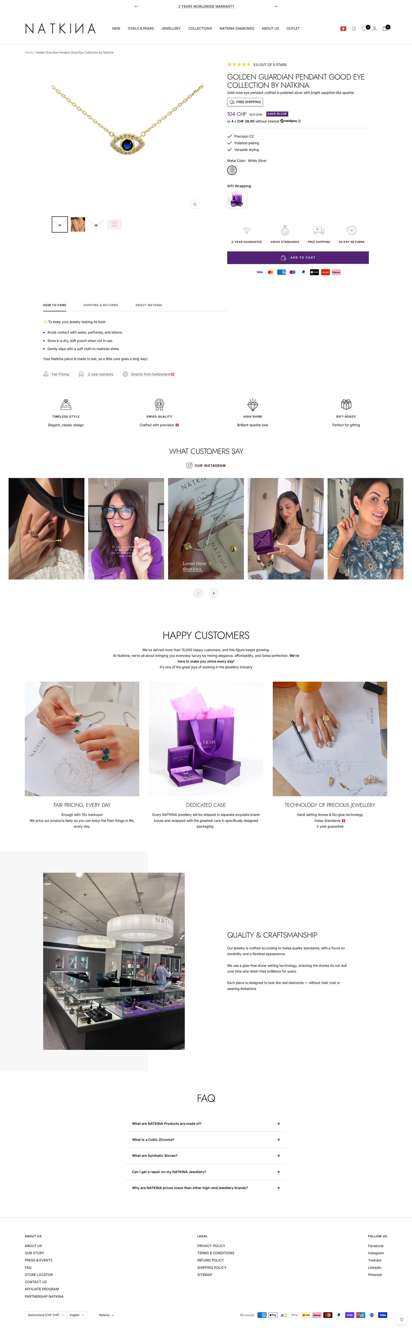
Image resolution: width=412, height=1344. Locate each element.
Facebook (376, 1246)
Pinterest (375, 1275)
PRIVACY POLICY (211, 1246)
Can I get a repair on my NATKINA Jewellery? (169, 1172)
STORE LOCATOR (39, 1275)
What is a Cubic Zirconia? (153, 1139)
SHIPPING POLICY (212, 1267)
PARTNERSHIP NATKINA (44, 1296)
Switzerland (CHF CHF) (43, 1315)
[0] (364, 28)
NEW (116, 28)
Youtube (374, 1260)
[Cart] (384, 29)
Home (29, 52)
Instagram (376, 1253)
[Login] (374, 29)
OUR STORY (34, 1253)
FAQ (28, 1267)
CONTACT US (36, 1282)
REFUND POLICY (210, 1260)
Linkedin (374, 1267)
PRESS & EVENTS (38, 1260)
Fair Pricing (60, 374)
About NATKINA (148, 305)
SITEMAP (204, 1275)
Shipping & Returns (100, 305)
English (74, 1315)
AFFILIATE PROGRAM (42, 1289)
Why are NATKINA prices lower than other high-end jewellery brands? (190, 1188)
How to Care (54, 305)
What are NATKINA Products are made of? (166, 1123)
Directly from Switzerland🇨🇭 (153, 374)
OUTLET (293, 28)
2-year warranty (100, 374)
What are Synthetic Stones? (155, 1155)
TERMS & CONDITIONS (215, 1253)
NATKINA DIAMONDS (237, 28)
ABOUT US (270, 28)
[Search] (354, 29)
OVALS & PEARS (141, 28)
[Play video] (17, 570)
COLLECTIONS (200, 28)
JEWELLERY (171, 28)
